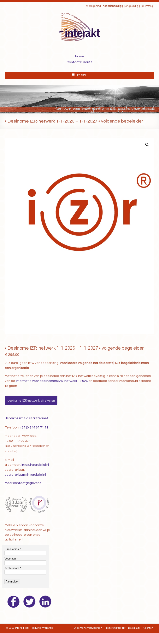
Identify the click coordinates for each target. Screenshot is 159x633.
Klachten (148, 628)
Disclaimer (134, 628)
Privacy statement (115, 628)
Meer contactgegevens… (24, 483)
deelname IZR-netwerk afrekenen (31, 400)
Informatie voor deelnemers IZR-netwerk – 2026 (52, 381)
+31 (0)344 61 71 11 (34, 427)
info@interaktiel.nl (35, 464)
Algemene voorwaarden (88, 628)
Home (79, 56)
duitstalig (147, 6)
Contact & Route (80, 62)
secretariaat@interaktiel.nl (25, 474)
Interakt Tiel (22, 628)
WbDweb (47, 628)
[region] (79, 99)
